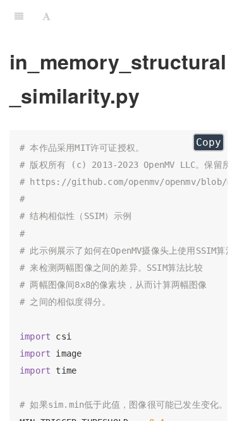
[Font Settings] (46, 16)
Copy (208, 142)
